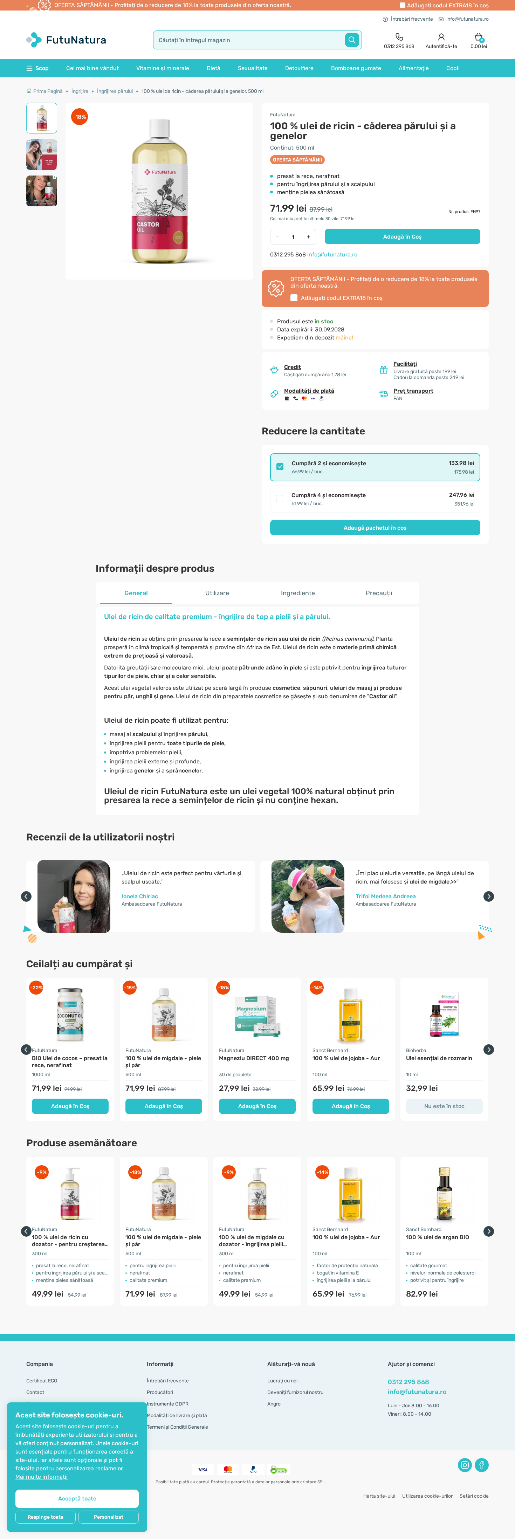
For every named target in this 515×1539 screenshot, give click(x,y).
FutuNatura (283, 115)
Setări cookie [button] (474, 1496)
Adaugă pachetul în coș (375, 527)
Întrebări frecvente (412, 19)
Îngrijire (79, 91)
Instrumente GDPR (167, 1404)
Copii (453, 68)
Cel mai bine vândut (92, 68)
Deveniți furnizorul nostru (295, 1392)
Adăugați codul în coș (448, 5)
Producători (160, 1392)
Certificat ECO (41, 1381)
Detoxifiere (299, 68)
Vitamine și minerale (162, 68)
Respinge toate (45, 1517)
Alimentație (414, 68)
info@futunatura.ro (467, 19)
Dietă (213, 68)
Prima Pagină (48, 91)
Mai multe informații (41, 1476)
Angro (274, 1404)
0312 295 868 (408, 1382)
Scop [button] (42, 68)
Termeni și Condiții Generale (177, 1427)
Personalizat (108, 1517)
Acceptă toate (77, 1498)
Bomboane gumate (356, 68)
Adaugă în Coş (402, 236)
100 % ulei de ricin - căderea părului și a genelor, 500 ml (202, 91)
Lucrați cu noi (282, 1381)
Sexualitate (253, 68)
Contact (35, 1392)
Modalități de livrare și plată (177, 1415)
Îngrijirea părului (115, 91)
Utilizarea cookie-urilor (427, 1496)
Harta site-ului (379, 1496)
